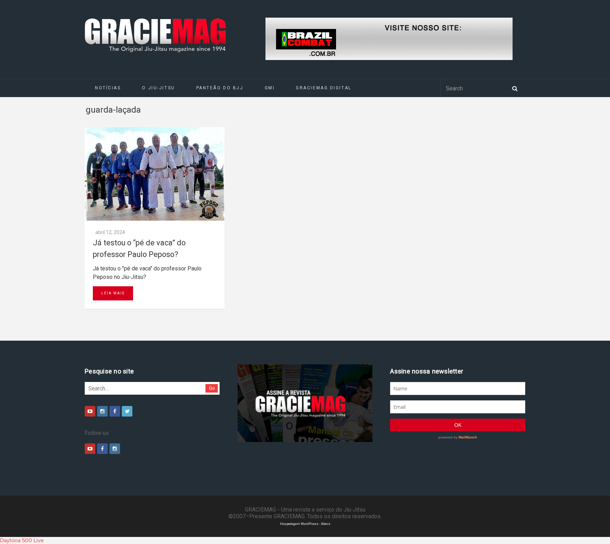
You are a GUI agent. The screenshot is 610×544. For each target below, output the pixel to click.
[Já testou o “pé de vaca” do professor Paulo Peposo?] (155, 174)
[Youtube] (90, 411)
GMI (270, 87)
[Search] (514, 88)
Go (212, 388)
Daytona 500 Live (22, 540)
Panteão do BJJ (220, 87)
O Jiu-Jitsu (158, 87)
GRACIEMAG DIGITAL (324, 87)
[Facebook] (114, 411)
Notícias (108, 87)
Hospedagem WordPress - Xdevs (305, 524)
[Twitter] (127, 411)
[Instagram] (102, 411)
